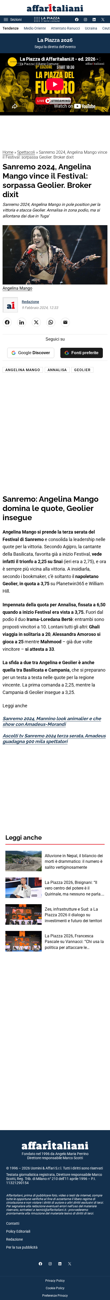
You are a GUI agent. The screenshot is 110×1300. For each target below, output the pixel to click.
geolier (82, 370)
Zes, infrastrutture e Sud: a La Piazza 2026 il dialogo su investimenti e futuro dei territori (73, 915)
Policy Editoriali (18, 1231)
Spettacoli (26, 152)
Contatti (12, 1223)
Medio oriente (35, 28)
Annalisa (57, 370)
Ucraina (91, 28)
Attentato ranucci (65, 28)
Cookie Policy (55, 1288)
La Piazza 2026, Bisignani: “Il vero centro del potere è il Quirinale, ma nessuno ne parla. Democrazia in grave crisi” (73, 888)
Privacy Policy (55, 1281)
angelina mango (22, 370)
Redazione (30, 302)
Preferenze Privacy (55, 1295)
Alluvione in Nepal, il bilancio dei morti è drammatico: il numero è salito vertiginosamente (74, 861)
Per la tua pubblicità (22, 1247)
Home (8, 152)
